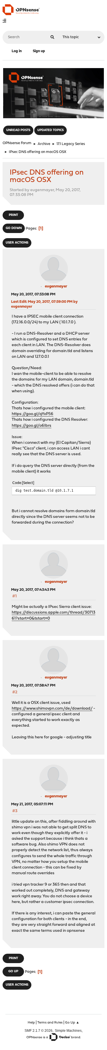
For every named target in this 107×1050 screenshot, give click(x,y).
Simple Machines (68, 1030)
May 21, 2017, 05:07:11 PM (32, 804)
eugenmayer (56, 286)
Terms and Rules (49, 1022)
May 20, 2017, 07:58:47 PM (33, 685)
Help (31, 1022)
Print (13, 215)
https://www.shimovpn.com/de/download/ (52, 708)
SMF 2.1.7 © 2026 (39, 1030)
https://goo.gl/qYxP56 (32, 414)
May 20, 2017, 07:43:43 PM (33, 590)
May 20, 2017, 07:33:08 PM (33, 294)
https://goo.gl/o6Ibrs (31, 426)
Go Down (14, 228)
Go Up (13, 971)
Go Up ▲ (72, 1022)
